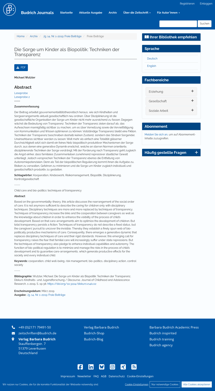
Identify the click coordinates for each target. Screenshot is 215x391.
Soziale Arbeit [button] (158, 110)
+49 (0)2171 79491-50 (34, 327)
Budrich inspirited (163, 333)
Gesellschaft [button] (158, 101)
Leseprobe (21, 93)
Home (21, 36)
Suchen (204, 23)
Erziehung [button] (156, 91)
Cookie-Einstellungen (136, 384)
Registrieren (187, 3)
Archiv (113, 12)
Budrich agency (161, 345)
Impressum (68, 376)
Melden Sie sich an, (157, 134)
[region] (107, 384)
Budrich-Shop (94, 333)
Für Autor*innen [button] (167, 12)
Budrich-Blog (93, 339)
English (151, 66)
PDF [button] (23, 67)
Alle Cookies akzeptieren (196, 384)
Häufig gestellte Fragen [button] (165, 152)
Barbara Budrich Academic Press (174, 327)
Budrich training (161, 339)
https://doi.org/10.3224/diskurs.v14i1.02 (71, 283)
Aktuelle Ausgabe (90, 12)
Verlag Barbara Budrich (101, 327)
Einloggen (206, 3)
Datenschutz (117, 376)
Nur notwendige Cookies (165, 384)
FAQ (96, 376)
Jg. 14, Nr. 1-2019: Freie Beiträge (62, 36)
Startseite (66, 12)
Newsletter (84, 376)
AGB (103, 376)
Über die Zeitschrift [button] (136, 12)
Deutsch (152, 58)
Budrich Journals (37, 12)
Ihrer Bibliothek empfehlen (173, 37)
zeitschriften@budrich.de (37, 333)
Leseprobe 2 (22, 97)
